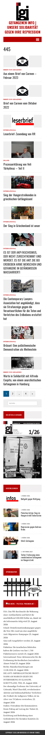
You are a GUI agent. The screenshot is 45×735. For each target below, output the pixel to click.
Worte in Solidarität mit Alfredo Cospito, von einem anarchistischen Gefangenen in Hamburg (22, 380)
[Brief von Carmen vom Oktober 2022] (22, 95)
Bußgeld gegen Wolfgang (30, 499)
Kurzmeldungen (12, 488)
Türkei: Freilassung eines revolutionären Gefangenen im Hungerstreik (31, 557)
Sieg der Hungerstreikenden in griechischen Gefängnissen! (19, 197)
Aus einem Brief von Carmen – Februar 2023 (19, 75)
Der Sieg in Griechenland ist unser (21, 225)
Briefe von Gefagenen (12, 70)
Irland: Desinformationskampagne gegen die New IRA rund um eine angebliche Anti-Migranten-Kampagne (22, 631)
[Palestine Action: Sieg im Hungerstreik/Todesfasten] (10, 515)
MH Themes (36, 732)
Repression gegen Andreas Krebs (31, 528)
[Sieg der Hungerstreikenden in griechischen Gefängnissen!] (22, 186)
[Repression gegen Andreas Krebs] (10, 529)
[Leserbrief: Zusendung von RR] (22, 125)
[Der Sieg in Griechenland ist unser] (22, 217)
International (9, 130)
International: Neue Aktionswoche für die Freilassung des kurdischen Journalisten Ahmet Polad (22, 660)
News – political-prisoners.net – (23, 603)
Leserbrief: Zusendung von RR (19, 134)
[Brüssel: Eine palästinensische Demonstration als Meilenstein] (22, 337)
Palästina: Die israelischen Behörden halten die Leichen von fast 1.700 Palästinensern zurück (19, 650)
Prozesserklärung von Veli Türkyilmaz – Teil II (17, 166)
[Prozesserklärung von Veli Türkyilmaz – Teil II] (22, 156)
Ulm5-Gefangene (27, 540)
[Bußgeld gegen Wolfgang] (10, 501)
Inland (6, 160)
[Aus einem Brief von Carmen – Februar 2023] (22, 65)
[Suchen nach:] (22, 403)
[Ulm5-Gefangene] (10, 543)
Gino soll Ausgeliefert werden (16, 640)
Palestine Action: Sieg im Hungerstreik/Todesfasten (31, 514)
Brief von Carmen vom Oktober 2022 (20, 105)
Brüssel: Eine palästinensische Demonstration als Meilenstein (19, 347)
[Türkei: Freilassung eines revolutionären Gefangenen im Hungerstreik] (10, 557)
